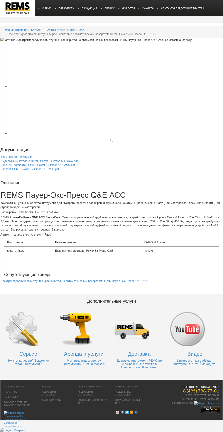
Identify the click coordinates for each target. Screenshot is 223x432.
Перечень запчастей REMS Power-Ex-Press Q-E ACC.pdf (37, 165)
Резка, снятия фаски (90, 386)
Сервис (110, 8)
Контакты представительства (182, 8)
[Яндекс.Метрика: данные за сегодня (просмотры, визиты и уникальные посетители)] (12, 430)
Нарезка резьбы (14, 386)
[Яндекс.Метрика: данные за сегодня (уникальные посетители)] (206, 403)
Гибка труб (10, 391)
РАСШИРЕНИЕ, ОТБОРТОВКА (66, 30)
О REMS (47, 8)
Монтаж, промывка (127, 386)
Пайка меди (11, 396)
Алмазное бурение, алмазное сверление (17, 404)
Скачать (148, 8)
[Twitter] (127, 411)
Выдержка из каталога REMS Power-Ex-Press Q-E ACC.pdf (39, 161)
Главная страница (15, 30)
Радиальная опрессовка (48, 393)
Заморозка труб (51, 399)
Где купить (66, 8)
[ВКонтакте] (122, 411)
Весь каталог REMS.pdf (16, 156)
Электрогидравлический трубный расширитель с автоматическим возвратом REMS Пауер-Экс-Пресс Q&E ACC (74, 281)
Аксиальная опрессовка (85, 393)
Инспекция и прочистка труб (93, 401)
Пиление (46, 386)
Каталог (36, 30)
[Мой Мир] (136, 411)
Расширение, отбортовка (123, 393)
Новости (128, 8)
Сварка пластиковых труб (128, 401)
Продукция (89, 8)
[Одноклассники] (131, 411)
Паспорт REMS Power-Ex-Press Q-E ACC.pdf (29, 169)
